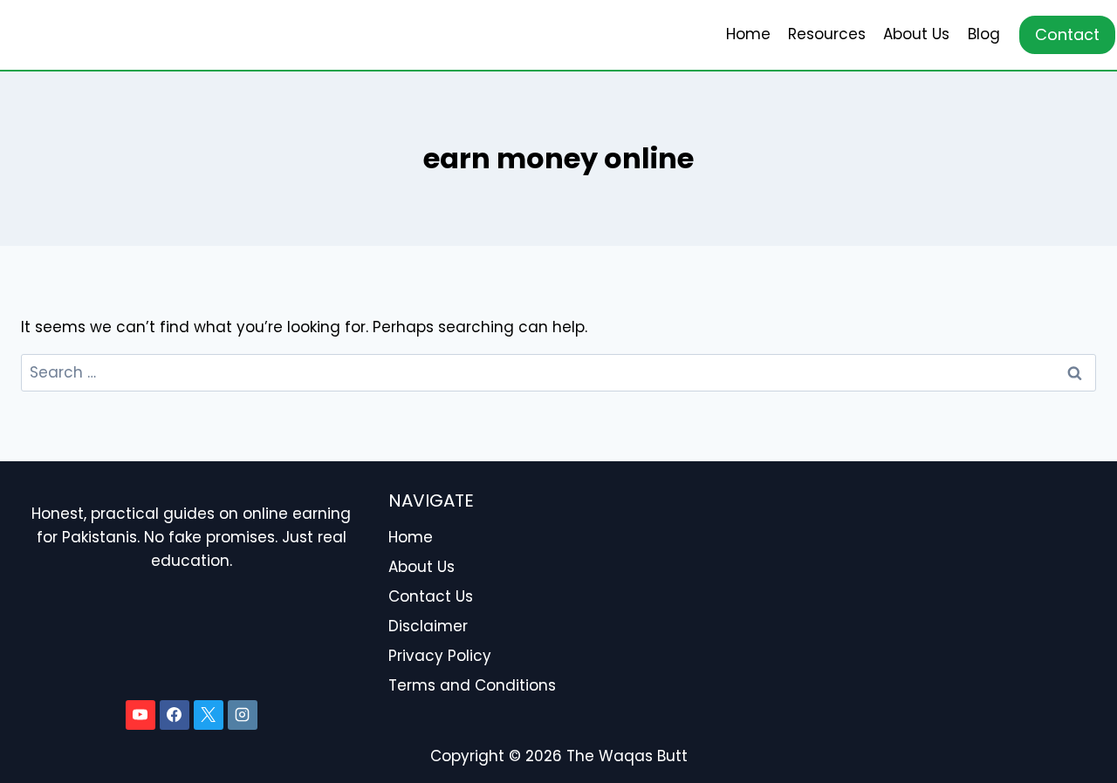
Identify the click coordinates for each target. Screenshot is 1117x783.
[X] (208, 715)
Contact (1067, 34)
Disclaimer (428, 626)
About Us (916, 34)
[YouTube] (140, 715)
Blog (984, 34)
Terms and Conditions (472, 685)
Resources (827, 34)
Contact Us (430, 596)
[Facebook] (174, 715)
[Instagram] (242, 715)
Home (748, 34)
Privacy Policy (439, 655)
